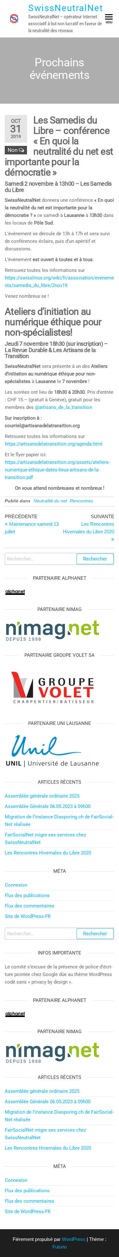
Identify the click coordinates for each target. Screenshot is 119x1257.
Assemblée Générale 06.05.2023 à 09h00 (47, 806)
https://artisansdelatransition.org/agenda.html (53, 444)
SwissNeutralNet (65, 8)
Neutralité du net (50, 500)
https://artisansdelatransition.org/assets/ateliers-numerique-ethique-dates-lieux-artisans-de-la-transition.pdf (57, 469)
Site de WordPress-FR (27, 916)
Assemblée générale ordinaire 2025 (42, 796)
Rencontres (81, 500)
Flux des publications (27, 895)
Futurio (59, 1246)
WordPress (73, 1239)
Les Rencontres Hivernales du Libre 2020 (48, 853)
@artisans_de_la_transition (63, 407)
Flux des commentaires (29, 906)
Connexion (16, 885)
